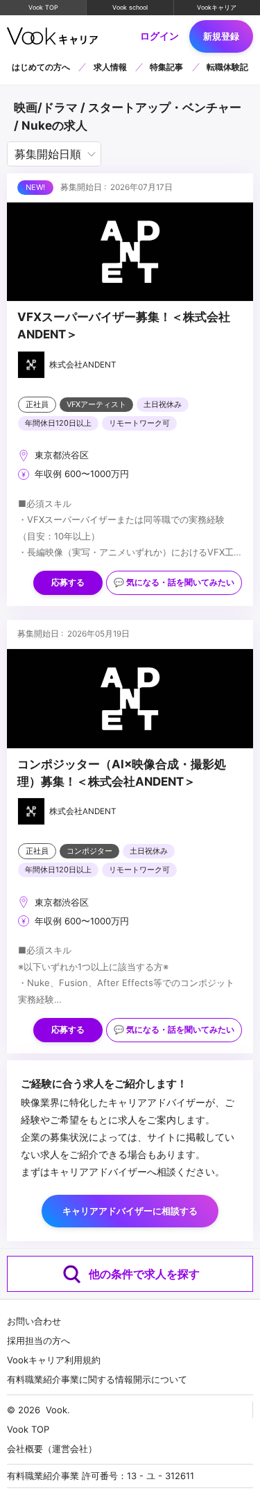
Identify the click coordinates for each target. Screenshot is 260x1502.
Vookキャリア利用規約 (54, 1359)
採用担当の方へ (38, 1340)
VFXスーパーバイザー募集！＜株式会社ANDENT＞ (123, 325)
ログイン (159, 37)
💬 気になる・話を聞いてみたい (174, 582)
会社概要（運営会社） (52, 1448)
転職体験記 (227, 67)
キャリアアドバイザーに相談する (130, 1210)
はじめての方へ (41, 67)
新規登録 (221, 36)
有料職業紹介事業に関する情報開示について (97, 1379)
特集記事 (166, 67)
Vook (56, 1409)
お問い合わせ (34, 1321)
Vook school (130, 7)
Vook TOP (43, 7)
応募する (68, 582)
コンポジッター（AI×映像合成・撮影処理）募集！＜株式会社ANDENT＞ (121, 772)
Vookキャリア (216, 7)
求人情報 (110, 67)
